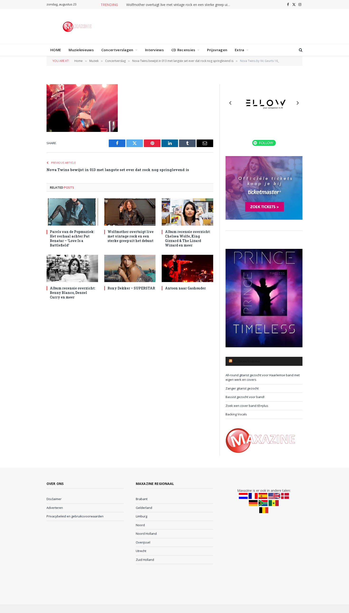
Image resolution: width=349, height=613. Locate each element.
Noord (140, 525)
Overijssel (143, 542)
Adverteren (55, 508)
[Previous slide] (230, 103)
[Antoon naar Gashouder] (187, 268)
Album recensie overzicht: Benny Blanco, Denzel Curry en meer (72, 292)
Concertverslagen (117, 49)
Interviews (154, 49)
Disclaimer (54, 499)
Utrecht (141, 551)
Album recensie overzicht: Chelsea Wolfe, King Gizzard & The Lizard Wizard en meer (187, 238)
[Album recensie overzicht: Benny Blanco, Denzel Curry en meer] (72, 268)
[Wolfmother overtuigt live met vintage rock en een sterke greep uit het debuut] (130, 212)
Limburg (141, 516)
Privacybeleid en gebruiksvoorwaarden (75, 516)
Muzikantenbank (246, 361)
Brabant (141, 499)
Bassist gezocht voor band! (245, 397)
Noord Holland (146, 533)
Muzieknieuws (81, 49)
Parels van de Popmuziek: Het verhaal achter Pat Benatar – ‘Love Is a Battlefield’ (72, 238)
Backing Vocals (236, 414)
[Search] (300, 50)
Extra (239, 49)
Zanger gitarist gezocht (242, 388)
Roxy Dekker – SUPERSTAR (131, 288)
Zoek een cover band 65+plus (247, 406)
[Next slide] (297, 103)
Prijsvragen (217, 49)
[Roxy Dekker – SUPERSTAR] (130, 268)
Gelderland (144, 508)
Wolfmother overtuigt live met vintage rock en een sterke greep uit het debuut (179, 5)
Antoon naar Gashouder (185, 288)
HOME (55, 49)
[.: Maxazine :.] (78, 26)
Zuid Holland (145, 559)
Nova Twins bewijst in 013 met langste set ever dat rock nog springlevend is (118, 169)
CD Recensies (183, 49)
